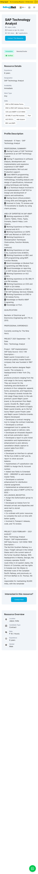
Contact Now (19, 599)
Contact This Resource (15, 38)
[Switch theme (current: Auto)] (29, 7)
